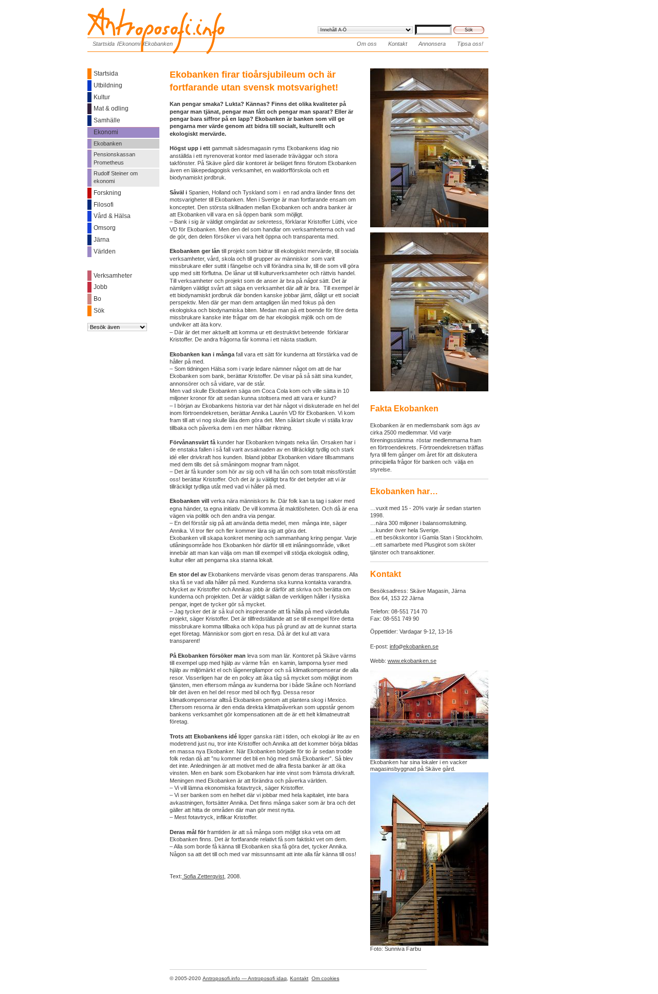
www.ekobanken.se (412, 661)
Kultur (102, 97)
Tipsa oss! (470, 44)
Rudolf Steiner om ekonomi (116, 177)
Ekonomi (129, 44)
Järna (101, 239)
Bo (97, 298)
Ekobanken (158, 44)
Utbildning (108, 85)
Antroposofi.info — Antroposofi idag (245, 978)
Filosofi (104, 204)
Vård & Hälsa (112, 216)
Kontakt (397, 44)
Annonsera (432, 44)
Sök (99, 310)
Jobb (100, 287)
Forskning (107, 192)
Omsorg (105, 227)
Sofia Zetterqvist (203, 876)
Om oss (367, 44)
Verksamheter (113, 275)
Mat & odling (111, 108)
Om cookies (325, 978)
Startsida (104, 44)
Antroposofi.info (164, 14)
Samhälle (107, 120)
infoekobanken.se (414, 646)
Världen (105, 251)
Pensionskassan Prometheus (114, 158)
